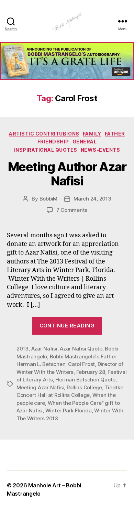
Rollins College (84, 387)
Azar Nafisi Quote (81, 348)
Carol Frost (81, 364)
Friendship (53, 141)
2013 (22, 348)
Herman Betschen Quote (85, 379)
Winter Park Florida (68, 410)
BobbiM (48, 198)
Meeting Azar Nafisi (40, 387)
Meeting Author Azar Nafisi (67, 173)
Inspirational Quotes (45, 150)
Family (92, 134)
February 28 (90, 372)
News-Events (100, 150)
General (84, 141)
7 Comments (71, 210)
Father (115, 134)
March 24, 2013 (92, 198)
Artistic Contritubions (44, 134)
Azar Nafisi (44, 348)
